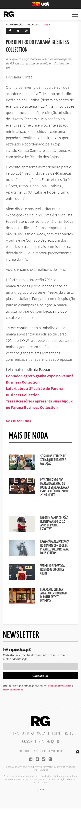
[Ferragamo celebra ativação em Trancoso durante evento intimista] (22, 602)
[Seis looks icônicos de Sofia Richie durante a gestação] (22, 469)
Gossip (27, 742)
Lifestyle (55, 734)
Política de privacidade (47, 751)
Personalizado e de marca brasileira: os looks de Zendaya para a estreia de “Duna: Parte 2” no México (54, 487)
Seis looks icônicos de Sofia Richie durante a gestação (53, 460)
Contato (24, 751)
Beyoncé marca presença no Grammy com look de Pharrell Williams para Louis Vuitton (54, 547)
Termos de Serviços (13, 689)
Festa (39, 742)
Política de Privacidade (59, 685)
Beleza (13, 734)
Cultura (27, 734)
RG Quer (52, 742)
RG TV (69, 734)
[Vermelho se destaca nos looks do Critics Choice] (22, 579)
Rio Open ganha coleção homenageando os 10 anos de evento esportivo (54, 523)
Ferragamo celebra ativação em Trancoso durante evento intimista (53, 595)
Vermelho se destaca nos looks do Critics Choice (52, 569)
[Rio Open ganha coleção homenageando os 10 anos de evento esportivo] (22, 530)
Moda (47, 24)
